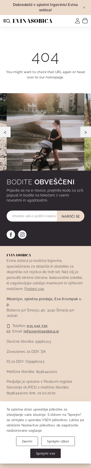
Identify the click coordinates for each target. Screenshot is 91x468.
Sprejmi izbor (58, 441)
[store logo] (32, 21)
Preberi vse (34, 289)
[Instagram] (22, 234)
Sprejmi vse (45, 453)
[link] (77, 21)
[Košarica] (85, 20)
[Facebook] (11, 234)
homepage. (55, 77)
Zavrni (27, 441)
